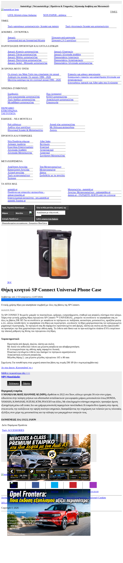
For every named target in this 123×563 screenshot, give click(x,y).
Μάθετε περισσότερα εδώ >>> (15, 373)
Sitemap (21, 497)
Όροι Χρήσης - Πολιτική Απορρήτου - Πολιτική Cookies (79, 497)
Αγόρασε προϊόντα (17, 144)
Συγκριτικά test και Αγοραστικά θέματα (26, 40)
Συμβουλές (13, 94)
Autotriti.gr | (23, 6)
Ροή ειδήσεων (14, 124)
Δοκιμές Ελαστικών (63, 51)
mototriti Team (8, 310)
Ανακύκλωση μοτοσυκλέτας (60, 99)
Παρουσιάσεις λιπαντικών (66, 57)
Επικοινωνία (52, 102)
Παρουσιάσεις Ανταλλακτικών (68, 60)
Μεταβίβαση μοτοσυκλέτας (21, 102)
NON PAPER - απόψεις (54, 15)
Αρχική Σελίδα (8, 497)
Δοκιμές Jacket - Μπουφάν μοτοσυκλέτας (27, 63)
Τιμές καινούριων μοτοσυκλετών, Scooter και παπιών (33, 26)
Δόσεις (43, 172)
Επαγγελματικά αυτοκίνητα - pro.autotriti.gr (28, 198)
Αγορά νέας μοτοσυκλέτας (62, 124)
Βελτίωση (45, 144)
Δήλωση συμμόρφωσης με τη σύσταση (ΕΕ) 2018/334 (27, 502)
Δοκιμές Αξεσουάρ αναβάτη (67, 54)
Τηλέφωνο (14, 383)
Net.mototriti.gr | (38, 6)
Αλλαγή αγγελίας (16, 172)
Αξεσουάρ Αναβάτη (17, 150)
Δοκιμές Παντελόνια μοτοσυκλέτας (25, 60)
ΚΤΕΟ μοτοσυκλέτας (56, 96)
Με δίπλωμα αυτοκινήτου (62, 127)
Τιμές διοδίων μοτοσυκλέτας (21, 99)
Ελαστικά (44, 147)
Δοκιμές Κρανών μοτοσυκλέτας (23, 51)
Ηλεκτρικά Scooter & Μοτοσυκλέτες (25, 130)
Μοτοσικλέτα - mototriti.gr (80, 189)
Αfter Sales (45, 141)
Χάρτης (26, 383)
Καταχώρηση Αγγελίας (18, 169)
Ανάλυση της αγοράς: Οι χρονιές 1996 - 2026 (29, 77)
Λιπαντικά (45, 152)
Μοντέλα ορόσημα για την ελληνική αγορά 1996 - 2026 (34, 80)
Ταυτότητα (45, 497)
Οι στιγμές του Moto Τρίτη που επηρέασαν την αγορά (33, 74)
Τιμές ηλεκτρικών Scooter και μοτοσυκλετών (87, 26)
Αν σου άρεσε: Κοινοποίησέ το (17, 367)
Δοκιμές (11, 37)
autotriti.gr (12, 189)
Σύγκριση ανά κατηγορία (63, 37)
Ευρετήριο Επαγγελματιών (20, 147)
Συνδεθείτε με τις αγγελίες (52, 175)
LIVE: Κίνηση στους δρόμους (22, 15)
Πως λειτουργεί (53, 94)
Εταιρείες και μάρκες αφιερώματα (84, 74)
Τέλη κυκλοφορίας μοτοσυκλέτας (24, 96)
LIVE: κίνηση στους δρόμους (47, 219)
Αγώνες (53, 130)
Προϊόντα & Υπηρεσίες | (59, 6)
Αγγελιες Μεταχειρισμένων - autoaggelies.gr (89, 192)
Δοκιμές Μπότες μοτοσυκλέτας (23, 57)
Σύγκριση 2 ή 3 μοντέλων (64, 40)
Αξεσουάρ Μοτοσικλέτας (20, 152)
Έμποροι (12, 178)
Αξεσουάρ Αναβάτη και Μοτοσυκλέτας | (90, 6)
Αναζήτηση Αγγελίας (17, 167)
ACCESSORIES (15, 465)
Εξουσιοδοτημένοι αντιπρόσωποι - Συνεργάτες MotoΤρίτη (24, 223)
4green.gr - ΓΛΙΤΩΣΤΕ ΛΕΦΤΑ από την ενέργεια (91, 195)
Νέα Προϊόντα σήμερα (18, 141)
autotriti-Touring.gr (17, 200)
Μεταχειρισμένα (47, 169)
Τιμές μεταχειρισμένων (19, 175)
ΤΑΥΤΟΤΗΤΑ (8, 113)
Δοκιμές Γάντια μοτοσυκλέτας (22, 54)
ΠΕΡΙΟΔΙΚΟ (7, 108)
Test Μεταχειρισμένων (50, 167)
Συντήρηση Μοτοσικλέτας (52, 155)
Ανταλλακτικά (46, 150)
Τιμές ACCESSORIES (13, 430)
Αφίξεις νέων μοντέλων (19, 127)
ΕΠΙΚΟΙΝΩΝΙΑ (9, 110)
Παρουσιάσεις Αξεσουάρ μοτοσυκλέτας (73, 63)
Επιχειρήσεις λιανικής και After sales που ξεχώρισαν (93, 82)
